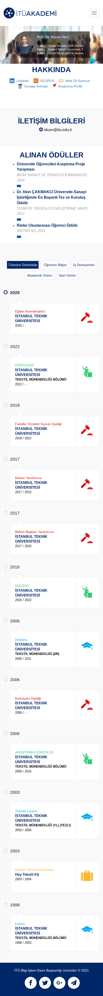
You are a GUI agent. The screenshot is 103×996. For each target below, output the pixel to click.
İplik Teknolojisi (77, 45)
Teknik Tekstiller (57, 45)
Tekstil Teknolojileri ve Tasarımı (66, 53)
